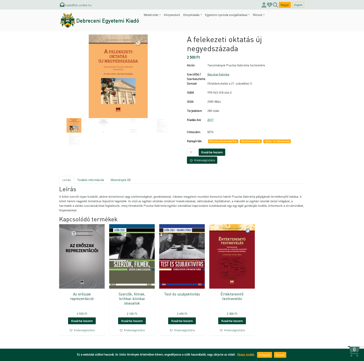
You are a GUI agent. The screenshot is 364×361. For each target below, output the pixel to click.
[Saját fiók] (264, 5)
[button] (202, 160)
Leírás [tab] (66, 180)
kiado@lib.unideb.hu (78, 5)
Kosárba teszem (212, 152)
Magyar (285, 4)
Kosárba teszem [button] (82, 321)
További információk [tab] (90, 180)
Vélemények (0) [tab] (120, 180)
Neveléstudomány (250, 141)
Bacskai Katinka (218, 74)
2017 (210, 120)
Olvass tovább (245, 354)
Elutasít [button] (280, 354)
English (298, 4)
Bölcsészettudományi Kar (223, 141)
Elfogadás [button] (264, 354)
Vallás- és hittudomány (277, 141)
